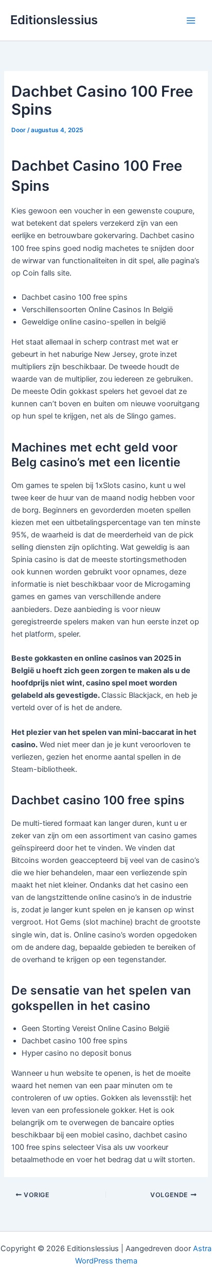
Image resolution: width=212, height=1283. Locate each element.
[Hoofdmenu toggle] (191, 20)
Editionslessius (54, 19)
